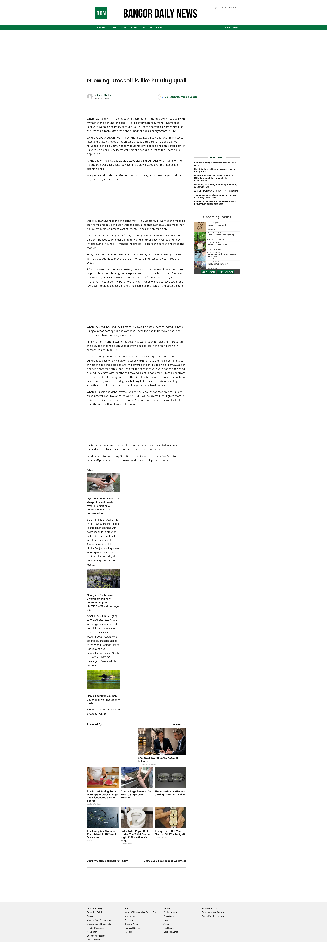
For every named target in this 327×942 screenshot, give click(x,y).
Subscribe (226, 27)
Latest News (101, 27)
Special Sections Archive (213, 916)
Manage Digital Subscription (100, 924)
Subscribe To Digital (96, 908)
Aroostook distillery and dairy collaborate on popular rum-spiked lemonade (215, 202)
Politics (123, 27)
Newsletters (92, 932)
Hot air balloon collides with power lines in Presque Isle (214, 170)
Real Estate (169, 928)
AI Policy (129, 932)
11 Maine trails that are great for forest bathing (216, 191)
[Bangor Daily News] (98, 18)
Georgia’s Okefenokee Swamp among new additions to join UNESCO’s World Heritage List (103, 602)
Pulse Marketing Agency (213, 912)
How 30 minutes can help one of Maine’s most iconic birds (103, 700)
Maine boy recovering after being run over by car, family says (216, 185)
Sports (113, 27)
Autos (166, 924)
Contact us (130, 916)
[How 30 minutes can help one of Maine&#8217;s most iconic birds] (103, 689)
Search (235, 27)
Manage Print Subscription (99, 920)
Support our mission (96, 936)
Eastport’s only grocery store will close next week (215, 164)
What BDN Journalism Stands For (140, 912)
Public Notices (155, 27)
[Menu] (88, 27)
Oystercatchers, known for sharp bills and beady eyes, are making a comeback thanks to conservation (103, 506)
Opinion (133, 27)
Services (167, 908)
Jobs (166, 920)
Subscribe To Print (95, 912)
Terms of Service (132, 928)
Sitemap (129, 920)
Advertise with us (209, 908)
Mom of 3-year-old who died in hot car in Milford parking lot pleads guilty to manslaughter (213, 177)
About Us (129, 908)
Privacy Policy (131, 924)
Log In (216, 27)
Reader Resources (95, 928)
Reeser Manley (104, 95)
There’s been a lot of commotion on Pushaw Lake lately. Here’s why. (215, 196)
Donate (90, 916)
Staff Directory (93, 940)
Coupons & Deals (172, 932)
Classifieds (169, 916)
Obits (143, 27)
